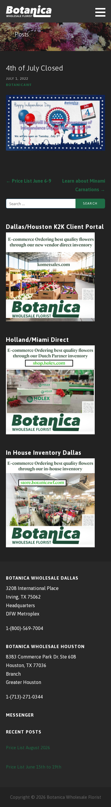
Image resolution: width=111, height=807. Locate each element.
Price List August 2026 (28, 747)
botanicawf (19, 85)
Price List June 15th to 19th (33, 766)
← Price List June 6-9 (28, 181)
